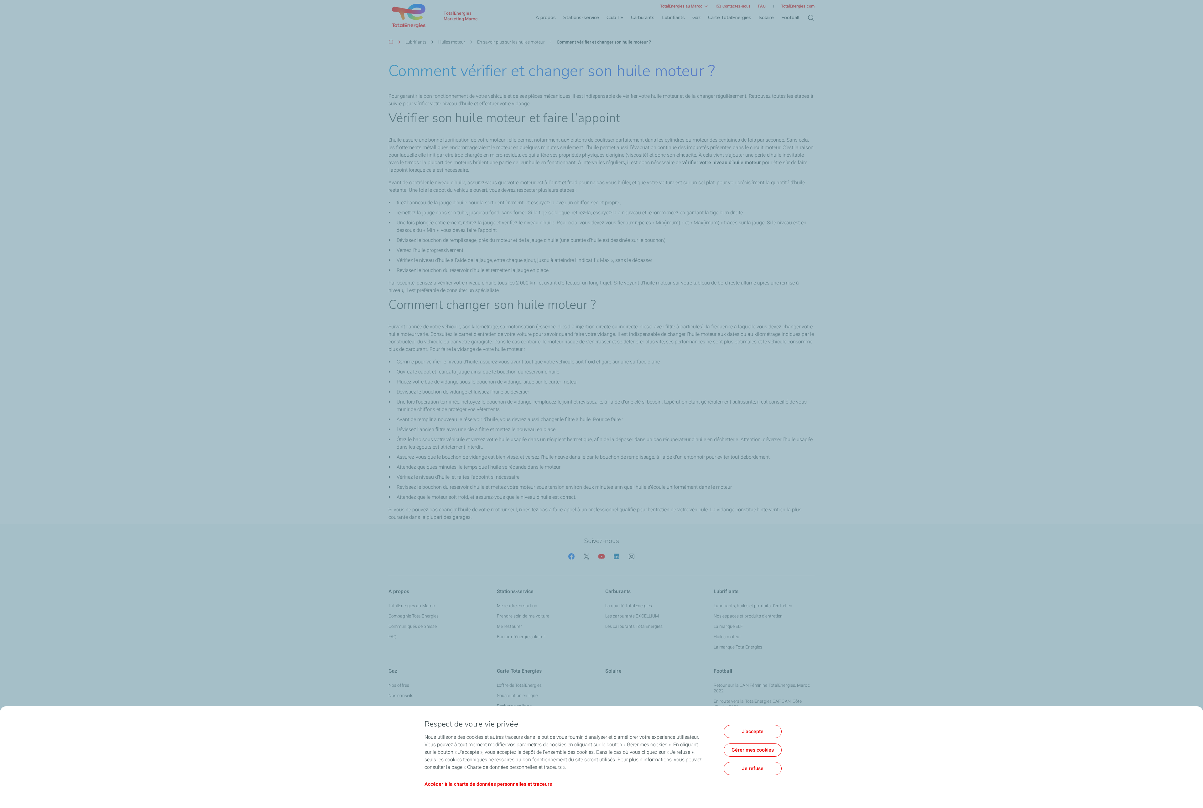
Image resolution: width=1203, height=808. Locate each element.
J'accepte (752, 731)
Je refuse (752, 768)
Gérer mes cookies (753, 750)
